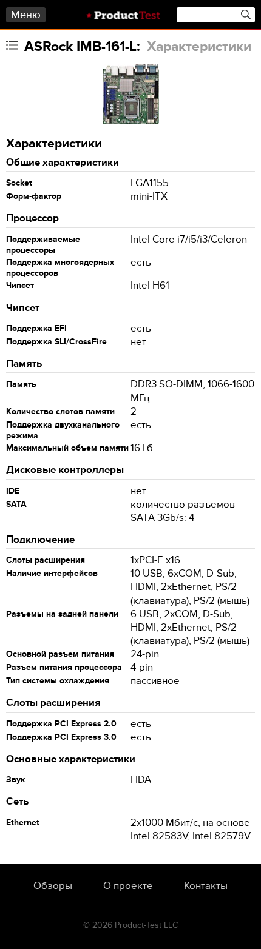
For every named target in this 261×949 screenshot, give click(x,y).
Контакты (206, 886)
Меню (26, 14)
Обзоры (52, 886)
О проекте (128, 886)
